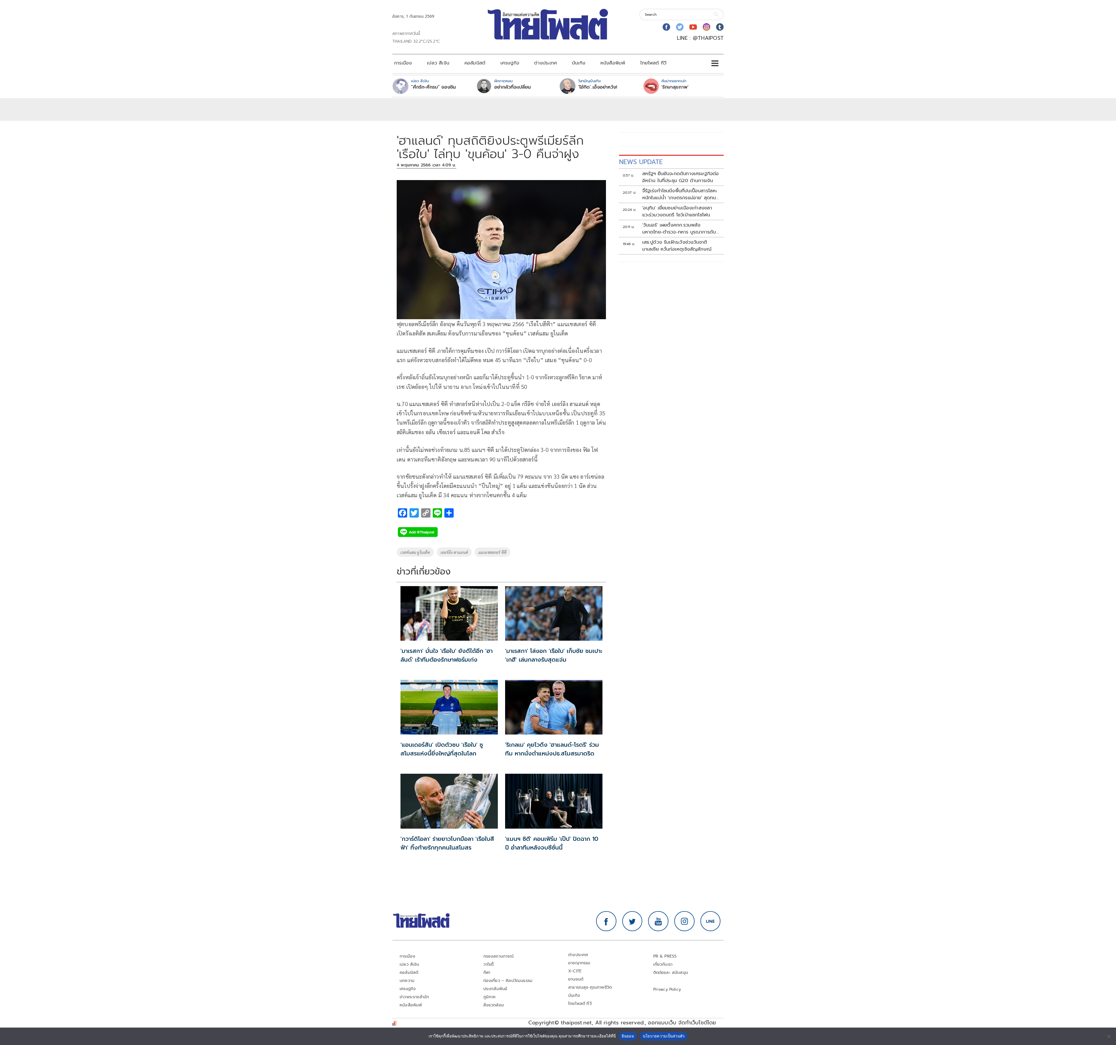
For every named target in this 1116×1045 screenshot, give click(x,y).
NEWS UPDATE (641, 162)
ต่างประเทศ (545, 63)
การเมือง (403, 63)
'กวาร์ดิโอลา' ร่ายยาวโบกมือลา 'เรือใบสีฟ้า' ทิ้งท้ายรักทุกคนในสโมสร (447, 843)
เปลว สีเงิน (438, 63)
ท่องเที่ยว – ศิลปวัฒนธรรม (508, 981)
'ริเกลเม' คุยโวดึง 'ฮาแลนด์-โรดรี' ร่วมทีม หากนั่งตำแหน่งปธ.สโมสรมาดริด (552, 749)
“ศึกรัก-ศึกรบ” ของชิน (433, 87)
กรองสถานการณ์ (498, 956)
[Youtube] (693, 27)
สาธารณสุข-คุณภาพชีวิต (590, 987)
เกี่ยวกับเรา (663, 964)
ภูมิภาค (489, 997)
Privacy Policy (667, 989)
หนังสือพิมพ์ (612, 63)
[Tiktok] (720, 27)
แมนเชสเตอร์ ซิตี (492, 552)
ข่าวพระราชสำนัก (414, 997)
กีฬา (487, 972)
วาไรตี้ (488, 964)
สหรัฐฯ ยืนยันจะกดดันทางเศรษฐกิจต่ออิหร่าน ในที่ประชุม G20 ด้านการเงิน (680, 177)
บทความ (407, 981)
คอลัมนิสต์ (474, 63)
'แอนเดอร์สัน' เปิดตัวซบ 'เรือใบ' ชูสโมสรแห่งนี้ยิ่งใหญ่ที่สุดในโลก (441, 749)
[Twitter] (679, 27)
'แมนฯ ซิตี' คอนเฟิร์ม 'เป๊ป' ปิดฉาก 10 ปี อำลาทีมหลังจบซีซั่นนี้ (551, 843)
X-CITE (575, 971)
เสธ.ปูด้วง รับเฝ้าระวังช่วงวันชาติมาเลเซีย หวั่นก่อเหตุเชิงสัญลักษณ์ (677, 246)
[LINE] (710, 921)
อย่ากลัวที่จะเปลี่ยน (512, 87)
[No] (1109, 1036)
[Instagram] (706, 27)
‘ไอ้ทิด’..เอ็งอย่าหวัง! (597, 87)
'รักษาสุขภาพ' (674, 87)
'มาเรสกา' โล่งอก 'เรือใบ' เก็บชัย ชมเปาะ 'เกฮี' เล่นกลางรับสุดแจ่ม (553, 655)
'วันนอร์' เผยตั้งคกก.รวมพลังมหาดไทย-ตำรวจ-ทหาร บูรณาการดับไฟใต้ (679, 229)
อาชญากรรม (579, 963)
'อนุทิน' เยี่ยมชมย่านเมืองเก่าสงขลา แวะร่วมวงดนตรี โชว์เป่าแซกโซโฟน (677, 211)
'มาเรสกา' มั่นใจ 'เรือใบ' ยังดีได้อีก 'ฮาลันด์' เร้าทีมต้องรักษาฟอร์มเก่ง (446, 655)
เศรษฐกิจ (509, 63)
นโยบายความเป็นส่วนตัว (664, 1036)
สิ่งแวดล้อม (493, 1005)
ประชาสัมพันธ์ (495, 989)
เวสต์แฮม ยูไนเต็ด (415, 552)
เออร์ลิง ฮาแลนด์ (454, 552)
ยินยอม (628, 1036)
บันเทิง (578, 63)
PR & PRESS (665, 956)
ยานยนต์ (575, 979)
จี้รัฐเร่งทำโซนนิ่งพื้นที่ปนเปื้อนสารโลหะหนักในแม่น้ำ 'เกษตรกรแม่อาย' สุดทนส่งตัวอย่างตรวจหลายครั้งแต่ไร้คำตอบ (680, 194)
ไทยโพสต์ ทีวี (653, 63)
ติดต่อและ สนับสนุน (670, 972)
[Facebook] (666, 27)
